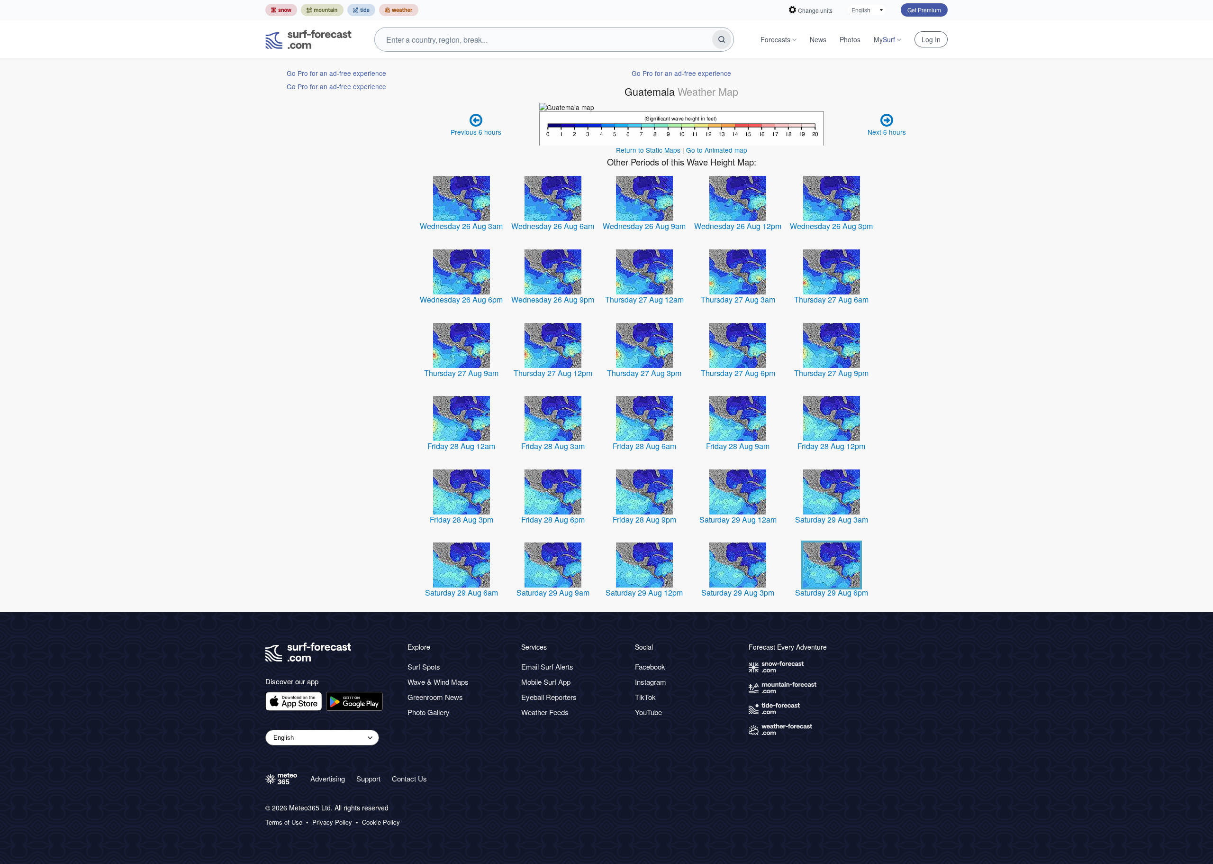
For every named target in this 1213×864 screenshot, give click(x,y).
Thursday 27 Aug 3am (738, 299)
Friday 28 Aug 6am (644, 446)
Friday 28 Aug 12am (461, 446)
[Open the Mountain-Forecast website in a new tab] (322, 10)
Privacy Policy (332, 822)
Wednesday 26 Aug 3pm (831, 226)
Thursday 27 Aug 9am (461, 373)
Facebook (650, 666)
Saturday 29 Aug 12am (738, 519)
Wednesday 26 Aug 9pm (552, 299)
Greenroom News (435, 697)
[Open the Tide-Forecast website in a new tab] (361, 10)
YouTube (648, 712)
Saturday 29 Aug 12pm (644, 592)
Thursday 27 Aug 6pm (738, 373)
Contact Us (409, 778)
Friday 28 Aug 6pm (553, 519)
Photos (850, 39)
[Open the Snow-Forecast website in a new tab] (281, 10)
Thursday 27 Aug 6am (831, 299)
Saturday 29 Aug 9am (552, 592)
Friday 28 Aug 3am (553, 446)
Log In (931, 39)
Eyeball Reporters (549, 697)
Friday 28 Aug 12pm (831, 446)
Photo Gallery (428, 712)
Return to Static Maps (648, 150)
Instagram (650, 682)
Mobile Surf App (545, 682)
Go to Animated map (716, 150)
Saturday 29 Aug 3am (831, 519)
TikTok (645, 697)
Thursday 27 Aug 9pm (831, 373)
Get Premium (924, 10)
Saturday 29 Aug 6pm (831, 592)
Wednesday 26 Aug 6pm (461, 299)
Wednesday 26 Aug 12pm (737, 226)
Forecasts (775, 39)
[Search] (721, 39)
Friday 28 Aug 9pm (644, 519)
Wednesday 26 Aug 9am (644, 226)
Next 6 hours (887, 132)
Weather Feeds (545, 712)
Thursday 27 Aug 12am (644, 299)
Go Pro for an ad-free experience (336, 73)
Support (368, 778)
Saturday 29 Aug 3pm (737, 592)
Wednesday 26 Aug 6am (552, 226)
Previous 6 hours (476, 132)
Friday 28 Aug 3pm (461, 519)
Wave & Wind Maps (438, 682)
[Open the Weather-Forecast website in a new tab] (398, 10)
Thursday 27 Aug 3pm (644, 373)
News (818, 39)
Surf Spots (423, 666)
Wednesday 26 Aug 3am (461, 226)
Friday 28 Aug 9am (737, 446)
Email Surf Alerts (547, 666)
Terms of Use (283, 822)
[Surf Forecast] (308, 39)
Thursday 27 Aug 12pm (553, 373)
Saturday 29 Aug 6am (461, 592)
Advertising (327, 778)
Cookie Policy (381, 822)
